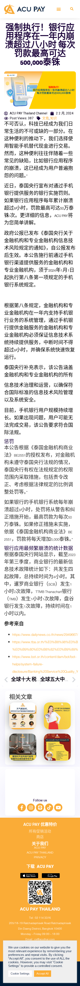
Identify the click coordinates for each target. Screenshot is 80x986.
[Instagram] (31, 808)
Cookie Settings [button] (20, 973)
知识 (53, 118)
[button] (58, 9)
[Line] (40, 808)
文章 (45, 118)
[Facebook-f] (22, 808)
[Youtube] (58, 808)
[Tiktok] (49, 808)
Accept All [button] (43, 973)
